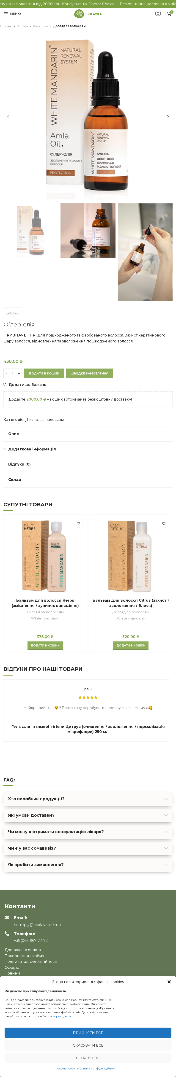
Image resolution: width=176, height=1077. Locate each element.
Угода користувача (57, 1016)
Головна (6, 26)
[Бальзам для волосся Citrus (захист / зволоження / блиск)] (130, 556)
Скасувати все (88, 1045)
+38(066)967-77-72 (31, 940)
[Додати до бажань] (78, 524)
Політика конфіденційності (96, 1068)
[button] (169, 982)
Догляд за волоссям (69, 26)
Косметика (41, 26)
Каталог (22, 26)
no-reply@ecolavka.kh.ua (37, 925)
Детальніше (88, 1058)
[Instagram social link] (158, 13)
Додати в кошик (44, 373)
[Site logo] (88, 13)
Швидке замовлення (89, 373)
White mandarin (45, 618)
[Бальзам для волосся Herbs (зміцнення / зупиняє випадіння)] (45, 556)
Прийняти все (88, 1033)
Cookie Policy (66, 1068)
